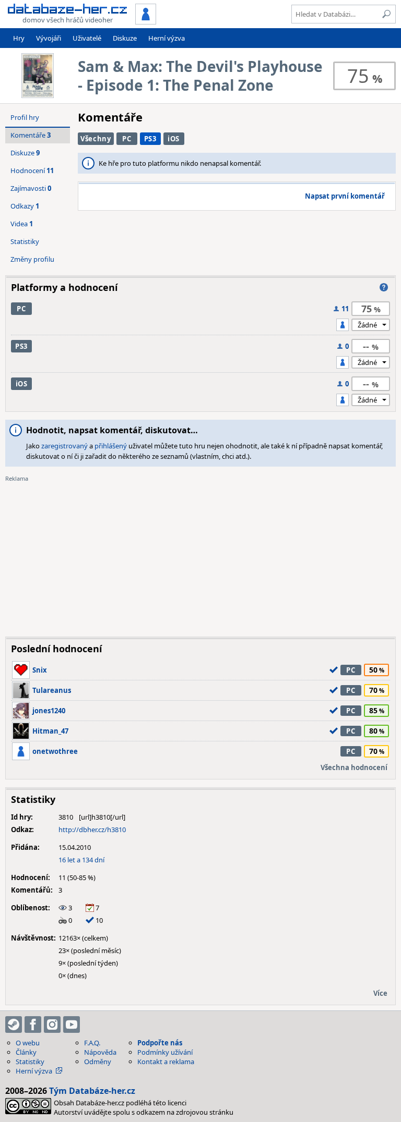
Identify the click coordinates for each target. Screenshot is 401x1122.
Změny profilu (32, 259)
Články (26, 1052)
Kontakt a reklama (165, 1061)
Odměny (97, 1061)
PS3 (150, 138)
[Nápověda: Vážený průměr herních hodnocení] (384, 287)
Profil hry (24, 117)
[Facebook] (33, 1024)
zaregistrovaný (64, 445)
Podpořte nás (159, 1042)
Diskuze (125, 38)
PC (126, 138)
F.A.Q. (92, 1042)
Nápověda (100, 1052)
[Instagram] (52, 1024)
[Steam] (13, 1024)
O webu (28, 1042)
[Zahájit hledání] (386, 14)
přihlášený (111, 445)
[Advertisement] (200, 556)
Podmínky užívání (165, 1052)
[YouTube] (71, 1024)
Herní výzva (166, 38)
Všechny (95, 138)
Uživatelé (87, 38)
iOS (174, 138)
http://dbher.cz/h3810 (92, 829)
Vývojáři (48, 38)
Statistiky (24, 241)
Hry (19, 38)
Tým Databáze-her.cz (92, 1090)
